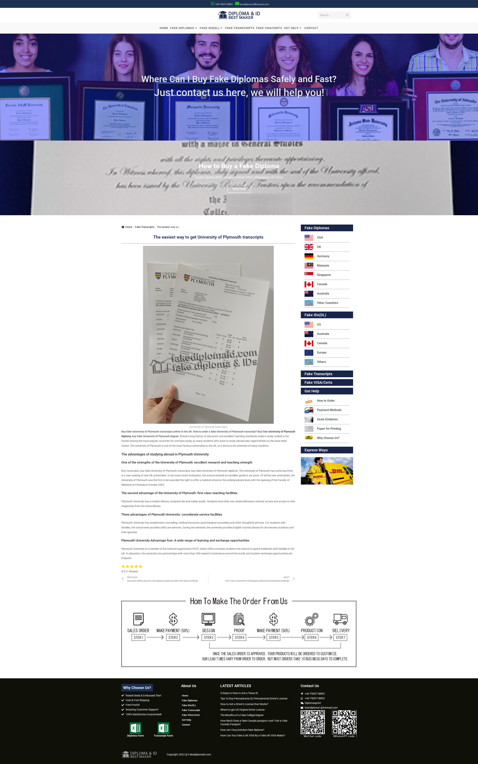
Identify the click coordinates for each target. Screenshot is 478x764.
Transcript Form (163, 735)
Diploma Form (135, 735)
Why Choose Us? (328, 438)
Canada (322, 284)
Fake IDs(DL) (315, 315)
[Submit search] (347, 15)
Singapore (324, 275)
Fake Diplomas (317, 228)
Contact (186, 724)
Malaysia (323, 265)
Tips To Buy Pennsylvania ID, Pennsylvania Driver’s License (253, 698)
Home (128, 226)
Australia (323, 293)
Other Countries (327, 303)
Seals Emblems (327, 419)
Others (321, 362)
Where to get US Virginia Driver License (242, 709)
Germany (323, 256)
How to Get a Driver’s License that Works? (244, 704)
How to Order (326, 400)
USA (320, 237)
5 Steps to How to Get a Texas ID (239, 693)
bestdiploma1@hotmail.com (254, 4)
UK (319, 247)
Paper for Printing (329, 428)
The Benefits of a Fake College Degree (241, 715)
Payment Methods (329, 410)
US (319, 324)
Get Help (186, 719)
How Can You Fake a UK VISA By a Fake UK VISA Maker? (252, 735)
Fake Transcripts (144, 226)
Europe (322, 352)
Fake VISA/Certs (318, 382)
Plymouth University (193, 454)
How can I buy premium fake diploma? (242, 729)
